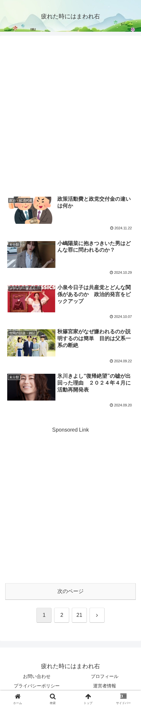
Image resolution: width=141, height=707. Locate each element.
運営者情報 (104, 685)
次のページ (70, 591)
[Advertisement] (70, 116)
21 (79, 615)
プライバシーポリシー (37, 685)
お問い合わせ (36, 676)
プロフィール (104, 676)
